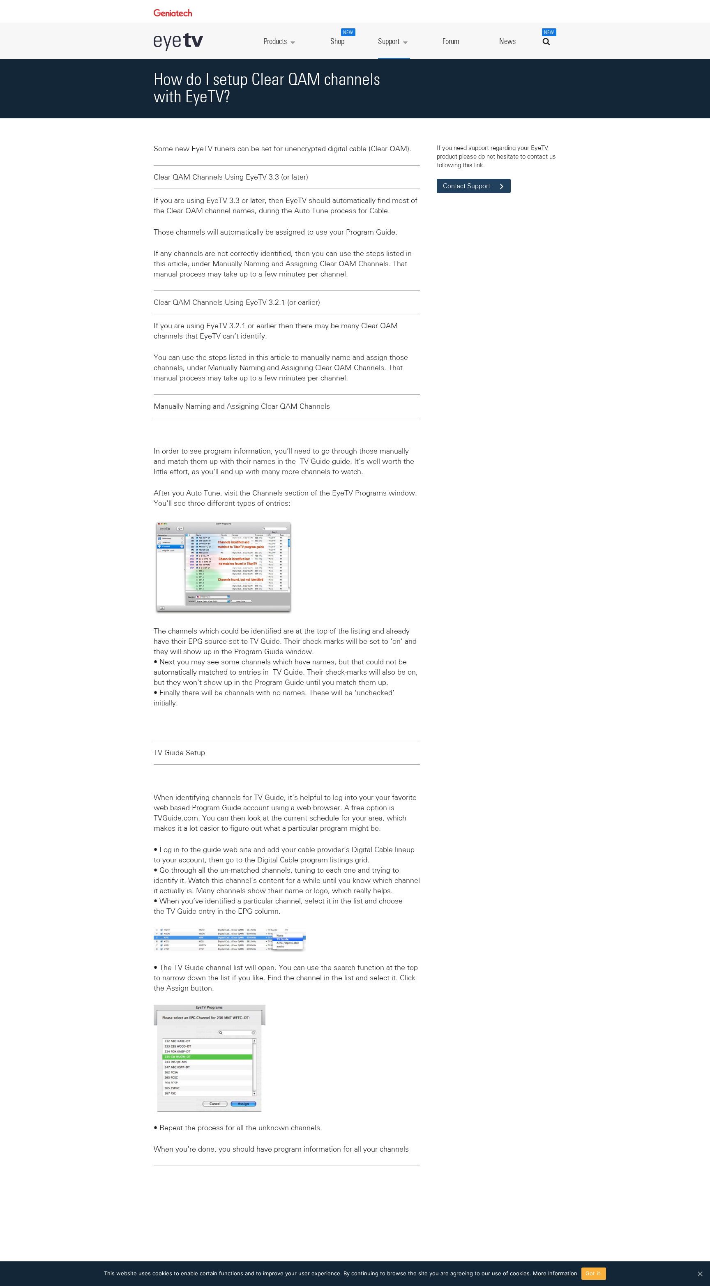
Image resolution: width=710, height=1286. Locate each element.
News (507, 42)
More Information (555, 1273)
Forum (451, 42)
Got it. (594, 1273)
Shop (341, 38)
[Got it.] (700, 1274)
